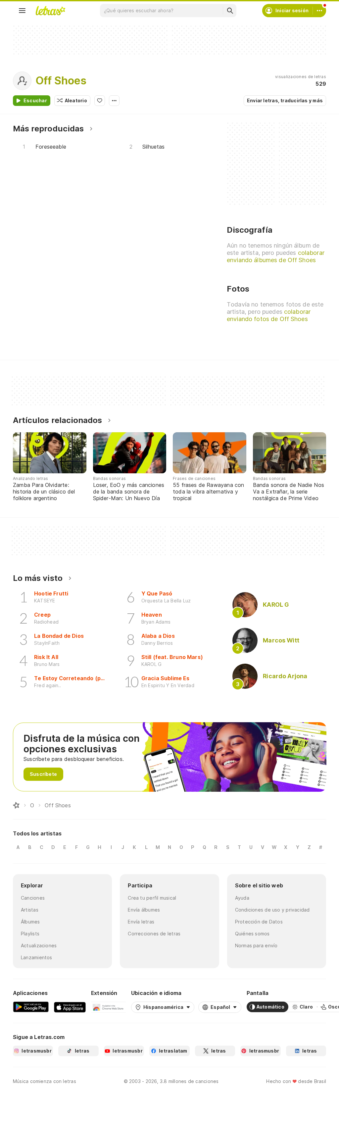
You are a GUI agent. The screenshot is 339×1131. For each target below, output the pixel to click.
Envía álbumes (144, 910)
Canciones (33, 898)
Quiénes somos (252, 933)
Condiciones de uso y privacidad (272, 910)
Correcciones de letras (154, 933)
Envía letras (141, 921)
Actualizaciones (39, 945)
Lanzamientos (36, 957)
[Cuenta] (319, 10)
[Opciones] (114, 100)
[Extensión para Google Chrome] (108, 1007)
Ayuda (242, 898)
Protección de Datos (259, 921)
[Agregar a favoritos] (99, 100)
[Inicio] (16, 805)
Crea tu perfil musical (152, 898)
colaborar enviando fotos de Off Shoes (269, 315)
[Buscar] (229, 10)
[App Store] (70, 1007)
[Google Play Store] (31, 1007)
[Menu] (22, 10)
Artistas (29, 910)
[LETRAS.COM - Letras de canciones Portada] (50, 10)
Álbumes (30, 921)
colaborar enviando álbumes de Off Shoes (275, 256)
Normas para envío (256, 945)
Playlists (30, 933)
